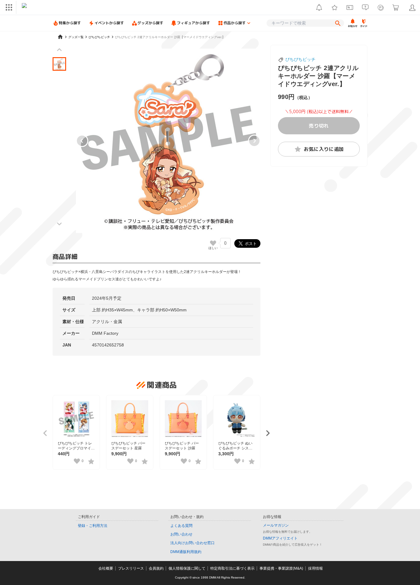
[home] (60, 37)
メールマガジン (276, 525)
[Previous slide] (82, 141)
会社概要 (105, 568)
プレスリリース (131, 568)
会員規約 (156, 568)
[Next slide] (254, 141)
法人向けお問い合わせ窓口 (192, 543)
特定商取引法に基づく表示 (232, 568)
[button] (59, 64)
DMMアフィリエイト (280, 538)
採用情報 (315, 568)
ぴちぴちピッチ (300, 59)
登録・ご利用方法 (92, 526)
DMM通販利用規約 (185, 552)
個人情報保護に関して (186, 568)
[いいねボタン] (213, 243)
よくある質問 (181, 526)
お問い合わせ (181, 534)
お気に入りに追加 (324, 149)
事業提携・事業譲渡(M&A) (281, 568)
